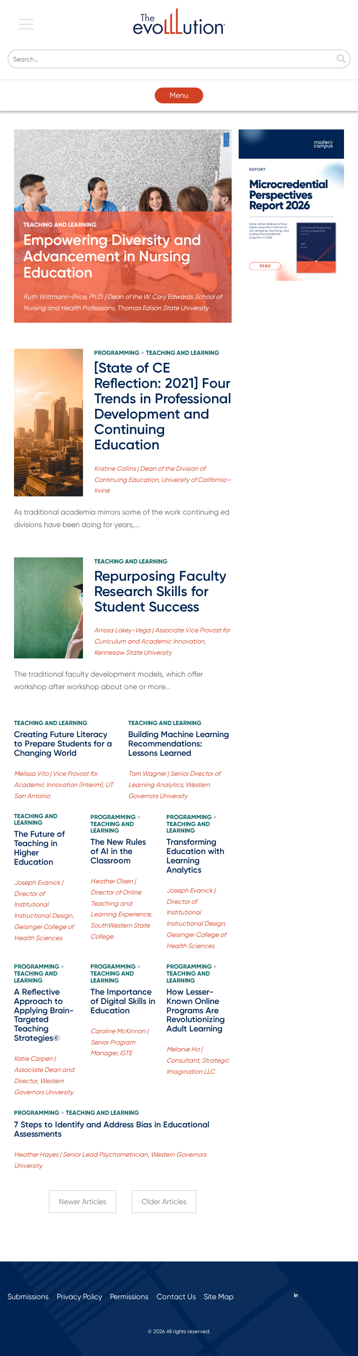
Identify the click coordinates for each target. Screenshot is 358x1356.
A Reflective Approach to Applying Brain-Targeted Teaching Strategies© (44, 1015)
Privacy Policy (79, 1296)
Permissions (129, 1296)
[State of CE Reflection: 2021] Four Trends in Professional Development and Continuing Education (162, 406)
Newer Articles (82, 1201)
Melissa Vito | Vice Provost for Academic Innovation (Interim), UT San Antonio (63, 785)
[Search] (341, 59)
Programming (116, 353)
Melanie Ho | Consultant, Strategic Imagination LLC (197, 1060)
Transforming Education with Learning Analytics (195, 856)
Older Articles (164, 1201)
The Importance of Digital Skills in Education (122, 1001)
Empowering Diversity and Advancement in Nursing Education (112, 256)
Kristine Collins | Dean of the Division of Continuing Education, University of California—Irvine (162, 480)
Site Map (219, 1296)
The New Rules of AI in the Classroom (118, 851)
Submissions (27, 1296)
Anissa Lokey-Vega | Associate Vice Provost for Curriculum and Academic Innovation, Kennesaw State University (162, 641)
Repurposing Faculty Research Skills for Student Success (160, 591)
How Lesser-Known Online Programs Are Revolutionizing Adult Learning (195, 1010)
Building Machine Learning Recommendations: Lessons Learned (178, 743)
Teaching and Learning (59, 225)
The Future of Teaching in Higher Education (39, 848)
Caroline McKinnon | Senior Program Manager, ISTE (119, 1042)
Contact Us (176, 1296)
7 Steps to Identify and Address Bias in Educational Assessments (111, 1129)
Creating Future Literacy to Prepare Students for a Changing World (63, 743)
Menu (179, 95)
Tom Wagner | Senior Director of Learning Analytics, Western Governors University (174, 785)
